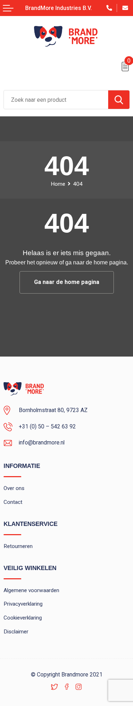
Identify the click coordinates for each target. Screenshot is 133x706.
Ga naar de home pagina (66, 282)
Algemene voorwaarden (31, 590)
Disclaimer (16, 631)
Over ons (14, 488)
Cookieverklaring (23, 618)
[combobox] (56, 99)
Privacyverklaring (23, 604)
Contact (13, 502)
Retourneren (18, 546)
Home (58, 184)
